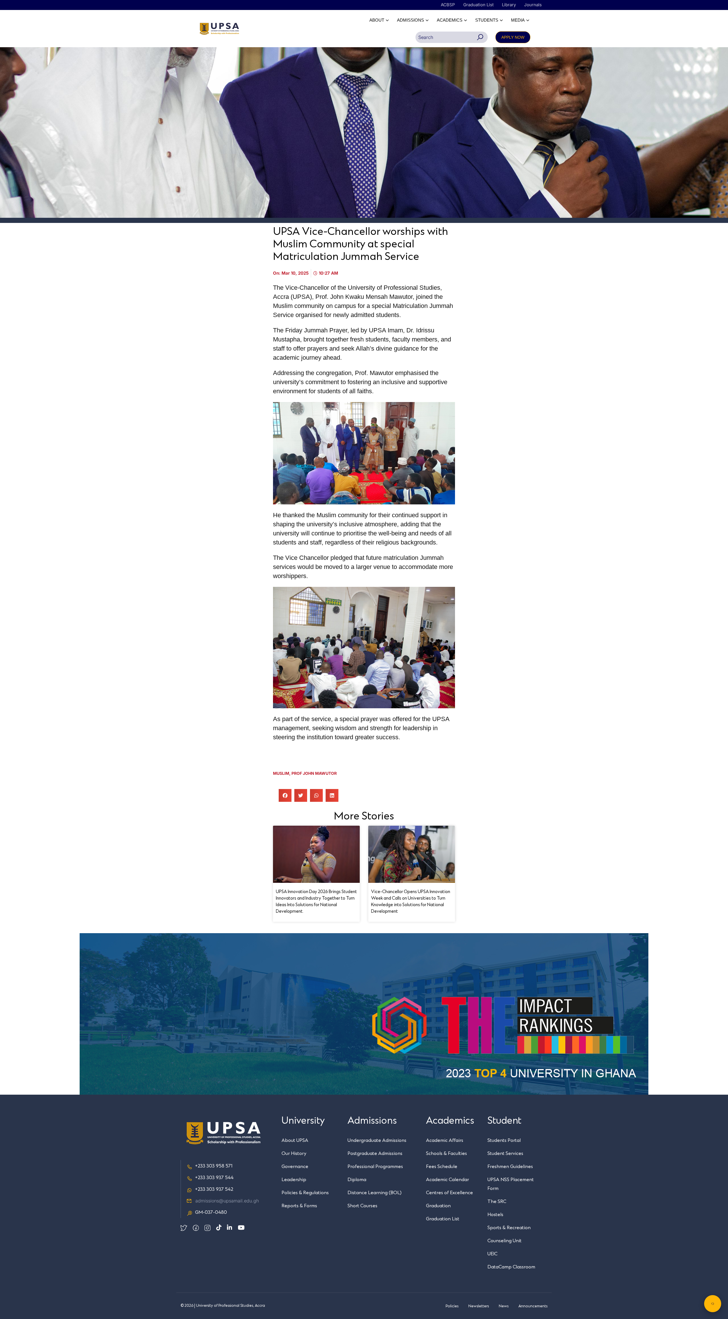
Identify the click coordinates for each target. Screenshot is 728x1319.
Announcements (532, 1306)
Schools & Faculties (446, 1153)
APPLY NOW (512, 37)
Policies (452, 1306)
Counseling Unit (504, 1241)
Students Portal (504, 1140)
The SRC (496, 1201)
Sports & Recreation (509, 1228)
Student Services (505, 1153)
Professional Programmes (375, 1166)
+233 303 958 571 (213, 1166)
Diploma (357, 1180)
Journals (533, 4)
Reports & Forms (299, 1206)
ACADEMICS (449, 20)
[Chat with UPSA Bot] (712, 1303)
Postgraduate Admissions (375, 1153)
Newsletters (478, 1306)
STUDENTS (486, 20)
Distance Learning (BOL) (375, 1193)
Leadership (294, 1180)
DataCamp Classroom (511, 1267)
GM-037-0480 (211, 1212)
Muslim (281, 773)
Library (509, 4)
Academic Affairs (444, 1140)
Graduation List (478, 4)
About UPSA (295, 1140)
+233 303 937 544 (214, 1178)
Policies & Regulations (305, 1193)
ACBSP (448, 4)
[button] (285, 795)
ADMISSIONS (410, 20)
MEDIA (518, 20)
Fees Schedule (441, 1166)
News (503, 1306)
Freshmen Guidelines (510, 1166)
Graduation (438, 1206)
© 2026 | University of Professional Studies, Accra (223, 1305)
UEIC (492, 1254)
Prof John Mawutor (314, 773)
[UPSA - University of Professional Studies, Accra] (219, 29)
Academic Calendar (447, 1180)
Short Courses (362, 1206)
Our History (294, 1153)
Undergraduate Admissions (377, 1140)
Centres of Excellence (449, 1193)
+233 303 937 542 (214, 1189)
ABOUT (376, 20)
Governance (295, 1166)
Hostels (495, 1214)
